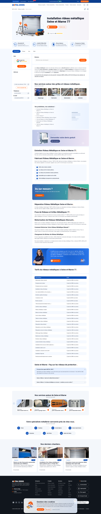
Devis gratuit (56, 141)
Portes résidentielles (60, 4)
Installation (60, 488)
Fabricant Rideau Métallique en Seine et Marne (45, 113)
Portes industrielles (51, 4)
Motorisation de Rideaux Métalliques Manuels (44, 121)
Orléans (69, 494)
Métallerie (49, 492)
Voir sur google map (21, 87)
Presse (36, 492)
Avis (29, 51)
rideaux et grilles (21, 9)
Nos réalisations (31, 1)
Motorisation (60, 490)
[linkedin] (22, 502)
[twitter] (19, 502)
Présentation (16, 51)
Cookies (87, 508)
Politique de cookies (56, 509)
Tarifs (34, 51)
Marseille (70, 485)
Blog (36, 485)
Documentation (16, 1)
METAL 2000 (14, 9)
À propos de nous (38, 490)
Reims (69, 492)
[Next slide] (87, 403)
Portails (67, 4)
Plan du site (37, 494)
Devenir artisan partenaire (40, 483)
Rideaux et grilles (41, 4)
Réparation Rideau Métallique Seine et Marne (46, 117)
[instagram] (16, 502)
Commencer (39, 195)
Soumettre (83, 60)
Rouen (69, 496)
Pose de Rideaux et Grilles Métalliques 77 (45, 119)
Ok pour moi (40, 509)
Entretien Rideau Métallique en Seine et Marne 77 (45, 110)
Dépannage (60, 492)
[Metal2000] (18, 5)
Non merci (48, 509)
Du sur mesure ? (40, 115)
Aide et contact (38, 488)
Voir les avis (21, 66)
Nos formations (23, 1)
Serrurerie (79, 4)
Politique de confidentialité (79, 508)
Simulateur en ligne (61, 483)
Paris (69, 483)
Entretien (60, 494)
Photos (23, 51)
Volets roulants (73, 4)
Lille (69, 490)
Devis (78, 1)
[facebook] (13, 502)
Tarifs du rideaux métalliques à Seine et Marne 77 (45, 125)
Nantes (69, 488)
